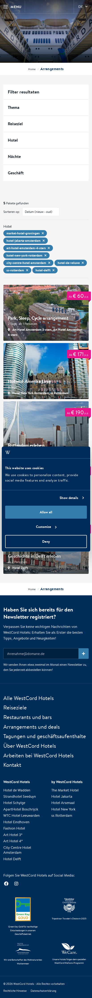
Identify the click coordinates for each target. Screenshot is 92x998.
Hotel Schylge (14, 802)
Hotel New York (63, 809)
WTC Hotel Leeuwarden (21, 815)
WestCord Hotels (23, 983)
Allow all (46, 512)
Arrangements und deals (31, 726)
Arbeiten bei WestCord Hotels (38, 755)
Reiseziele (15, 707)
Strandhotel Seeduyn (19, 796)
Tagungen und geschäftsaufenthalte (44, 736)
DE (80, 6)
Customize (43, 526)
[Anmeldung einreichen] (84, 653)
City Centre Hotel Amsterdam (17, 850)
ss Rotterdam (61, 815)
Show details (69, 497)
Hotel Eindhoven (16, 822)
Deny (46, 541)
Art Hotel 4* (13, 841)
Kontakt (12, 764)
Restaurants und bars (27, 717)
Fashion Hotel (14, 828)
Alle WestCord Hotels (28, 698)
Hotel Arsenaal (63, 802)
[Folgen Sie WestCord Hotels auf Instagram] (16, 884)
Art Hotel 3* (13, 834)
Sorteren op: (11, 212)
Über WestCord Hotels (29, 745)
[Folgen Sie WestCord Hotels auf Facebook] (6, 884)
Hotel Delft (12, 859)
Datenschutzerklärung (43, 990)
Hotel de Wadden (16, 790)
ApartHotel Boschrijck (20, 809)
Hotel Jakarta (61, 796)
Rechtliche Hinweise (15, 990)
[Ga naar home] (46, 34)
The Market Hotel (65, 790)
